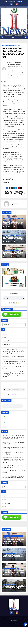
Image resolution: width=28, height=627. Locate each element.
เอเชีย (19, 45)
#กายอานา (10, 64)
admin (10, 60)
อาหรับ (11, 45)
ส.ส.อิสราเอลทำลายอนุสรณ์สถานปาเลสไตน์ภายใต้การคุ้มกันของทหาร (14, 238)
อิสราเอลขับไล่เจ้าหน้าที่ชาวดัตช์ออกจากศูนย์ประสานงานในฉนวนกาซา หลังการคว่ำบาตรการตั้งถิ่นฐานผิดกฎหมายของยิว (13, 351)
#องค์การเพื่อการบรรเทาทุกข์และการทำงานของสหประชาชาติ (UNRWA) (16, 72)
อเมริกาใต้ (15, 45)
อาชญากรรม (13, 218)
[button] (23, 37)
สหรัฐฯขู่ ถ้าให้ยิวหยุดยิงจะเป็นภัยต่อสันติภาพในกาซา (9, 192)
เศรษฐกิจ (21, 218)
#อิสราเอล (22, 75)
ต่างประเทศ (4, 45)
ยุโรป (9, 218)
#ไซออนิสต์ (15, 77)
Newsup (22, 618)
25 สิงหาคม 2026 (9, 590)
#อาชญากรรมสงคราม (13, 75)
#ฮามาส (9, 77)
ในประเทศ (17, 624)
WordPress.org (6, 344)
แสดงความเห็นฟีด (6, 341)
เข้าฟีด (4, 337)
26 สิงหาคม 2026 (9, 543)
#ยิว (22, 66)
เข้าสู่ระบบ (5, 333)
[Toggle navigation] (13, 37)
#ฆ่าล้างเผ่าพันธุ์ (17, 64)
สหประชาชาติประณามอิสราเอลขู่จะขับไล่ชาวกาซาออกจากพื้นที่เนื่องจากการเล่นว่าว (13, 253)
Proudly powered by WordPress (9, 618)
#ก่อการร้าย (19, 62)
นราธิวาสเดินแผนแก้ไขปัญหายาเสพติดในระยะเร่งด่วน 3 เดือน (18, 193)
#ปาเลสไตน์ (17, 66)
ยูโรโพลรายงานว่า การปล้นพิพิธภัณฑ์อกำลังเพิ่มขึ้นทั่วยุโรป (13, 587)
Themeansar (14, 620)
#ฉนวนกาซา (10, 66)
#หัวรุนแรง (10, 68)
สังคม (8, 45)
